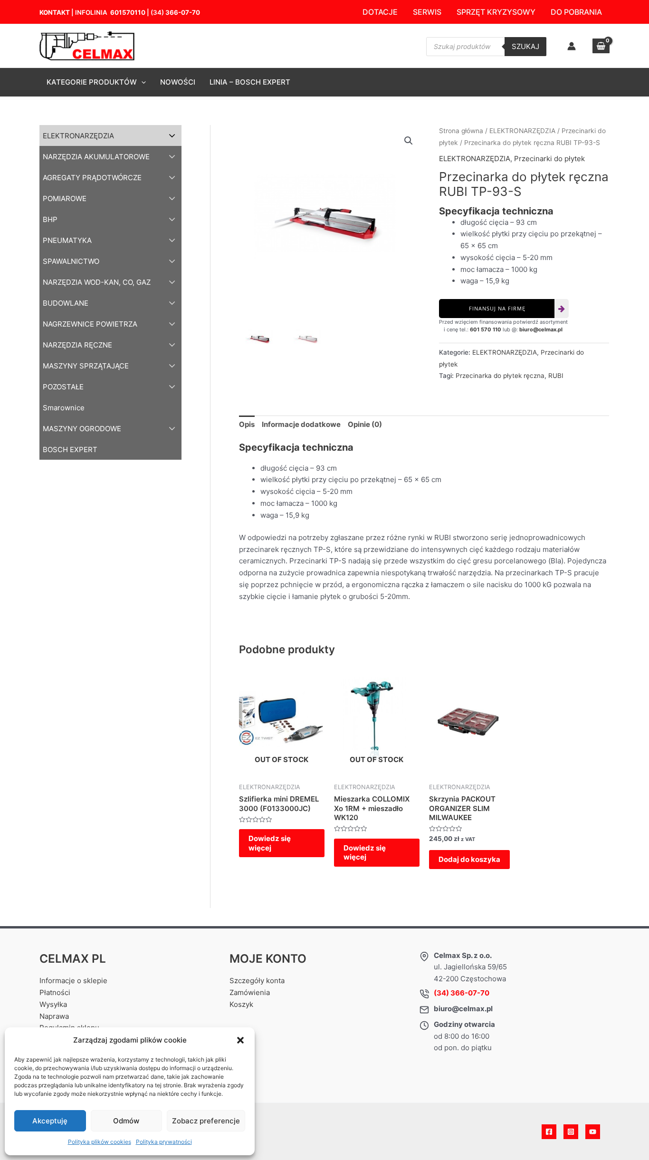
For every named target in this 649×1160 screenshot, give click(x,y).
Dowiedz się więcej (269, 843)
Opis (247, 424)
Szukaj (525, 46)
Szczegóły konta (257, 980)
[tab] (247, 425)
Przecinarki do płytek (549, 158)
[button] (240, 1040)
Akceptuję (49, 1120)
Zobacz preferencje (206, 1120)
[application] (141, 82)
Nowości (177, 82)
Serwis (427, 12)
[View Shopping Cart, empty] (601, 46)
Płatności (54, 992)
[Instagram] (570, 1131)
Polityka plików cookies (99, 1141)
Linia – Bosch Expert (250, 82)
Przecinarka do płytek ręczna (500, 375)
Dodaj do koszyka (469, 859)
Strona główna (461, 131)
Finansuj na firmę (497, 308)
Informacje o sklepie (73, 980)
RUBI (555, 375)
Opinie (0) (365, 424)
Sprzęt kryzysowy (496, 12)
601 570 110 (485, 329)
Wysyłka (53, 1004)
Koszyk (241, 1004)
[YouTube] (592, 1131)
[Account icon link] (571, 46)
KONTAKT (54, 12)
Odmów (126, 1120)
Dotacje (380, 12)
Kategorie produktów (92, 82)
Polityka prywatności (164, 1141)
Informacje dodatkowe (301, 424)
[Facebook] (549, 1131)
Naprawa (54, 1016)
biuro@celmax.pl (541, 329)
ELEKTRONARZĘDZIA (522, 131)
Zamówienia (249, 992)
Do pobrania (576, 12)
